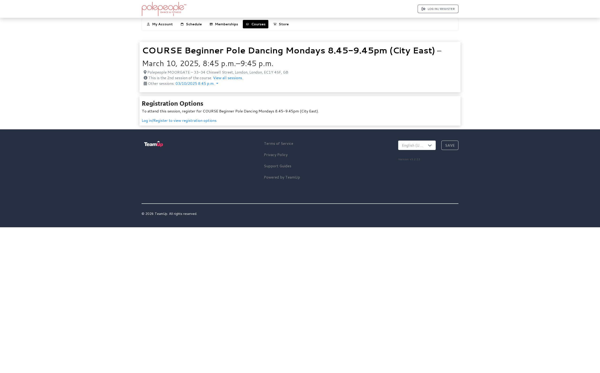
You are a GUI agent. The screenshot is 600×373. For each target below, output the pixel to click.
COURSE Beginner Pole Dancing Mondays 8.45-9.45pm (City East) (288, 50)
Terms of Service (278, 143)
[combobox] (417, 145)
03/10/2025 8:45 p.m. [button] (195, 83)
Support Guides (277, 165)
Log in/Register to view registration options (179, 120)
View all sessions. (228, 77)
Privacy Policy (276, 154)
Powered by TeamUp (282, 177)
